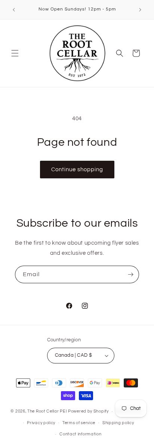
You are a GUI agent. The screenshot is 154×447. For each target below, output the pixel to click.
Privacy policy (41, 423)
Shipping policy (118, 423)
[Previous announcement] (14, 9)
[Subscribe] (130, 274)
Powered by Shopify (88, 411)
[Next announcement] (140, 9)
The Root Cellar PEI (47, 411)
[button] (15, 53)
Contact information (80, 434)
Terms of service (78, 423)
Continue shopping (77, 169)
